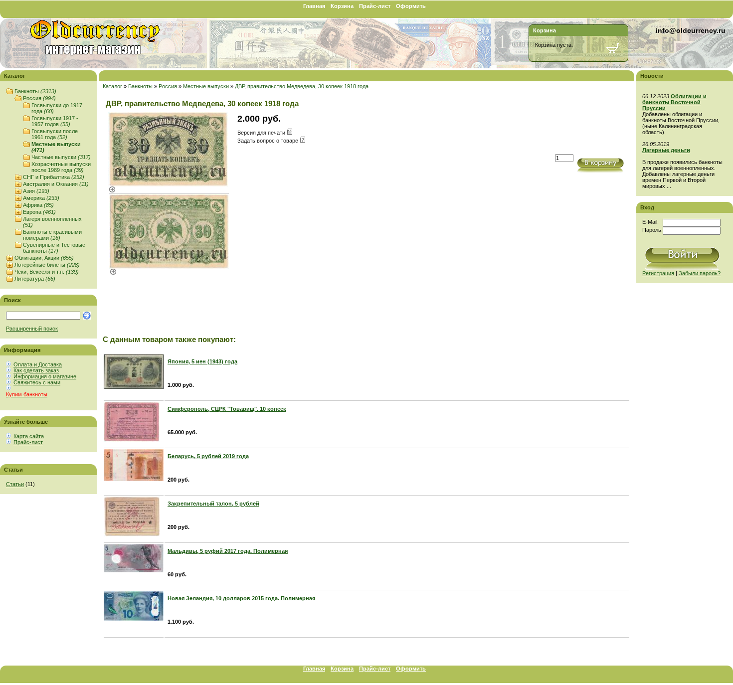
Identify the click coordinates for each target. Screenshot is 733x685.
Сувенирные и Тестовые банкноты (54, 248)
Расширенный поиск (32, 329)
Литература (34, 279)
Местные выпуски (206, 86)
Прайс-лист (374, 6)
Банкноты (35, 91)
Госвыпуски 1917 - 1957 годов (54, 121)
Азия (36, 191)
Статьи (15, 484)
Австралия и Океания (56, 184)
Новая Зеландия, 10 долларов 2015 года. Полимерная (241, 598)
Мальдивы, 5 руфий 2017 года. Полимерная (228, 551)
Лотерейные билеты (47, 265)
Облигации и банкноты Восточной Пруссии (674, 102)
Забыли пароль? (700, 273)
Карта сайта (28, 436)
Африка (38, 205)
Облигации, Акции (44, 258)
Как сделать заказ (36, 370)
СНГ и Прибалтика (53, 177)
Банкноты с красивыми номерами (52, 235)
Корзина (342, 6)
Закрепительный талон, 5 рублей (213, 504)
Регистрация (658, 273)
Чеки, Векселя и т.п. (46, 272)
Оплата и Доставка (37, 364)
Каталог (112, 86)
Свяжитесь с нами (36, 382)
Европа (39, 212)
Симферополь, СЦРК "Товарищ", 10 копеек (227, 409)
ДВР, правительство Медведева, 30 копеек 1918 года (301, 86)
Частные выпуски (61, 157)
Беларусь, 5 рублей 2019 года (208, 456)
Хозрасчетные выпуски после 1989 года (61, 167)
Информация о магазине (44, 376)
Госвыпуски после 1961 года (54, 134)
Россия (39, 98)
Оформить (411, 6)
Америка (41, 198)
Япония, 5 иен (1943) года (202, 361)
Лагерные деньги (666, 150)
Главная (314, 6)
